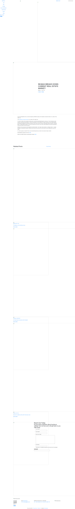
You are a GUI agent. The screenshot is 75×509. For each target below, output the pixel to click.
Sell (4, 0)
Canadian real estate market (23, 119)
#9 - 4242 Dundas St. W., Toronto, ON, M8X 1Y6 (42, 501)
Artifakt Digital (46, 508)
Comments (37, 444)
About (4, 11)
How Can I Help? (38, 434)
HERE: (30, 132)
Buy (2, 0)
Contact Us (39, 508)
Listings (3, 6)
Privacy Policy (35, 508)
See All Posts (48, 146)
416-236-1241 (25, 500)
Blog (3, 13)
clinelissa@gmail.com (26, 501)
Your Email (38, 431)
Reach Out (58, 0)
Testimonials (4, 9)
